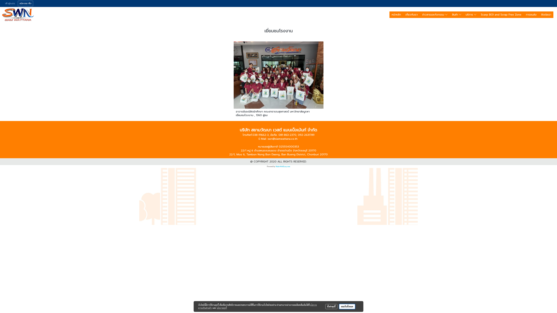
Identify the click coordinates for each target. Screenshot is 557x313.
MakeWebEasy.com (283, 166)
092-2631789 (306, 135)
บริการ (470, 15)
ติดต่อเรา (546, 15)
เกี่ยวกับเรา (411, 15)
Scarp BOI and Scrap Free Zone (501, 15)
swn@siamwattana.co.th (283, 139)
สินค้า (455, 15)
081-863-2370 (287, 135)
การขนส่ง (531, 15)
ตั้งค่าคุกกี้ (331, 306)
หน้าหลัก (396, 15)
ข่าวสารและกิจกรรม (433, 15)
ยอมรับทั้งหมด (347, 306)
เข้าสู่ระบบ (10, 3)
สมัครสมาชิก (25, 3)
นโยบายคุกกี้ (222, 308)
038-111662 (259, 135)
